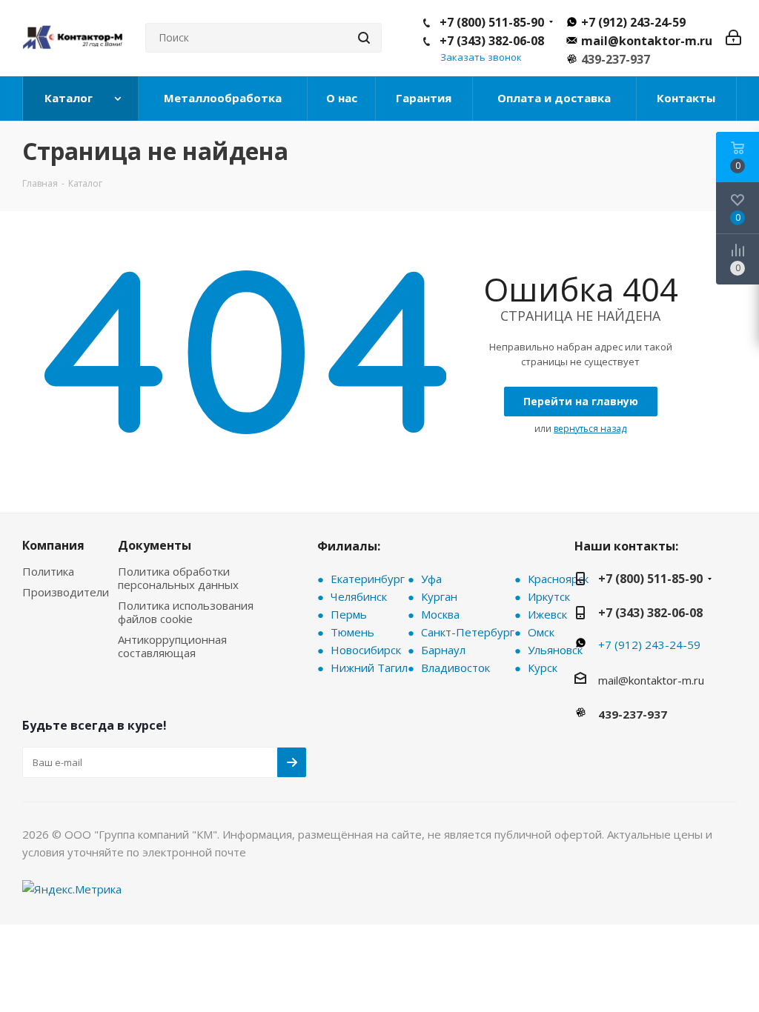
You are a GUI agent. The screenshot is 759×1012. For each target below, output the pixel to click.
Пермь (349, 614)
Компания (53, 545)
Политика (48, 571)
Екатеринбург (368, 578)
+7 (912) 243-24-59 (633, 22)
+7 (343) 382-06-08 (492, 41)
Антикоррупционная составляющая (172, 646)
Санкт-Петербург (467, 632)
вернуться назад (590, 428)
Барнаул (443, 649)
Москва (440, 614)
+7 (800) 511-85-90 (492, 22)
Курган (439, 596)
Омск (541, 632)
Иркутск (549, 596)
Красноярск (558, 578)
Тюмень (352, 632)
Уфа (431, 578)
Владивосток (455, 667)
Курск (542, 667)
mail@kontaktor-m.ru (646, 41)
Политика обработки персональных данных (178, 578)
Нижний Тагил (369, 667)
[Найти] (364, 38)
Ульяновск (555, 649)
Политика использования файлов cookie (185, 612)
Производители (65, 592)
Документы (154, 545)
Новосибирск (366, 649)
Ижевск (547, 614)
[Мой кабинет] (733, 38)
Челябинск (359, 596)
